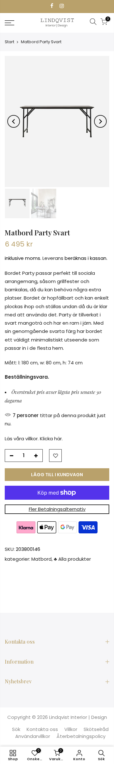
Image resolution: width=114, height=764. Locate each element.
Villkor (70, 729)
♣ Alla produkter (72, 559)
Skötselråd (96, 729)
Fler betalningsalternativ (57, 509)
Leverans (52, 258)
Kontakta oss (42, 729)
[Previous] (13, 121)
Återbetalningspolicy (80, 736)
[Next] (100, 121)
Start (9, 42)
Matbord (41, 559)
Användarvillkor (32, 736)
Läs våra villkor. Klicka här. (34, 438)
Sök (16, 729)
